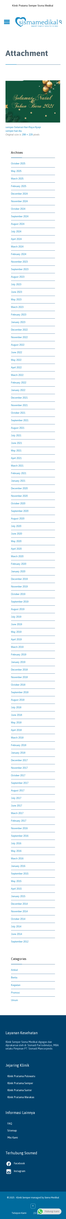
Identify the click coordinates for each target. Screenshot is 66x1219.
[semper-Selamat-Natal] (33, 101)
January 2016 (18, 866)
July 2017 (16, 798)
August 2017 (17, 790)
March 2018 (17, 737)
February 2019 (18, 654)
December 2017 (19, 760)
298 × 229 (27, 134)
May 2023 (16, 299)
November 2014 (19, 911)
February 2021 (18, 473)
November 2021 (19, 405)
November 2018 (19, 677)
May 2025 (16, 171)
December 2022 (19, 329)
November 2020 (19, 496)
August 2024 (17, 224)
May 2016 (16, 851)
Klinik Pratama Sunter (19, 1090)
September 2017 (19, 783)
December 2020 (19, 488)
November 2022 (19, 337)
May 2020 (16, 541)
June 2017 (16, 805)
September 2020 (19, 511)
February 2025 (18, 186)
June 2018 (16, 715)
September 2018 (19, 692)
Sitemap (12, 1130)
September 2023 (19, 269)
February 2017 (18, 820)
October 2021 (18, 412)
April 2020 (16, 548)
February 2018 (18, 745)
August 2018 (17, 699)
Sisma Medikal (52, 1197)
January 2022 (18, 390)
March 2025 (17, 178)
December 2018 (19, 669)
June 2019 (16, 624)
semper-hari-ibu (14, 131)
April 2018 (16, 730)
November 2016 (19, 828)
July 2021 (16, 435)
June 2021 (16, 443)
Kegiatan (15, 985)
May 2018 (16, 722)
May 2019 (16, 632)
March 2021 (17, 465)
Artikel (14, 970)
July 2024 (16, 231)
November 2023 (19, 261)
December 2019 (19, 579)
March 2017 (17, 813)
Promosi (15, 992)
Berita (14, 977)
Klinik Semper (23, 1197)
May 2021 (16, 450)
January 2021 (18, 480)
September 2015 (19, 873)
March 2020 (17, 556)
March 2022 (17, 375)
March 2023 (17, 307)
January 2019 (18, 662)
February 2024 (18, 254)
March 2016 (17, 858)
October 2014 (18, 919)
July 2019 (16, 616)
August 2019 (17, 609)
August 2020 (17, 518)
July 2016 (16, 843)
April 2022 (16, 367)
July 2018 (16, 707)
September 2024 (19, 216)
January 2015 (18, 896)
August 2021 (17, 428)
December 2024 (19, 193)
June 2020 (16, 533)
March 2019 (17, 647)
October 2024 (18, 208)
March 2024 (17, 246)
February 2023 (18, 314)
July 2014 (16, 926)
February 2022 (18, 382)
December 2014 (19, 903)
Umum (14, 1000)
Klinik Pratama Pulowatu (21, 1076)
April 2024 (16, 239)
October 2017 (18, 775)
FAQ (9, 1123)
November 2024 (19, 201)
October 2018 (18, 684)
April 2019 (16, 639)
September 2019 (19, 601)
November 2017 (19, 767)
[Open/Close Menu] (7, 22)
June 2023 (16, 292)
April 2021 (16, 458)
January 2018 (18, 752)
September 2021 (19, 420)
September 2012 (19, 941)
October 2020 (18, 503)
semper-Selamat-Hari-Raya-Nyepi (23, 127)
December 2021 (19, 397)
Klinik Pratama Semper (20, 1083)
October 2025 (18, 163)
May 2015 (16, 881)
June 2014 (16, 934)
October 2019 (18, 594)
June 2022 (16, 352)
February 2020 (18, 564)
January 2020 (18, 571)
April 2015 (16, 888)
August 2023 (17, 276)
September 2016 (19, 835)
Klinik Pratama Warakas (20, 1097)
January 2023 (18, 322)
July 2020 (16, 526)
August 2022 (17, 344)
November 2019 (19, 586)
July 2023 (16, 284)
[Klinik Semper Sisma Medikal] (37, 21)
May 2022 (16, 360)
